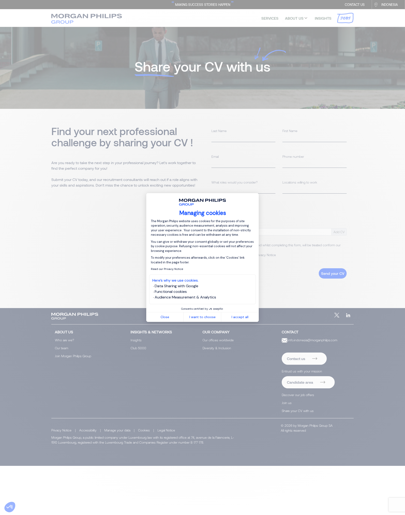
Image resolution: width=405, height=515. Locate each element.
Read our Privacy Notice (167, 269)
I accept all (240, 317)
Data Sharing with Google (176, 285)
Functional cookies (171, 291)
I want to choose (202, 317)
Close (165, 317)
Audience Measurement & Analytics (185, 297)
